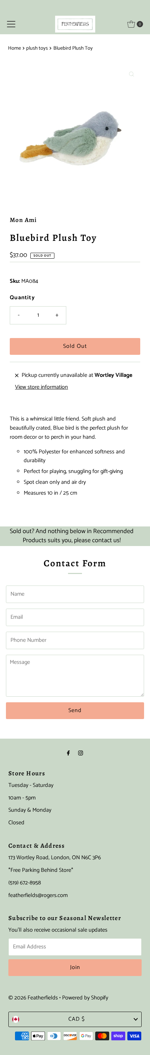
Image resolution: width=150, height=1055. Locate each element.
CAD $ (76, 1019)
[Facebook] (68, 753)
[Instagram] (80, 753)
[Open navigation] (11, 24)
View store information (41, 387)
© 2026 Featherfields (33, 998)
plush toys (37, 48)
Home (14, 48)
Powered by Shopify (85, 998)
